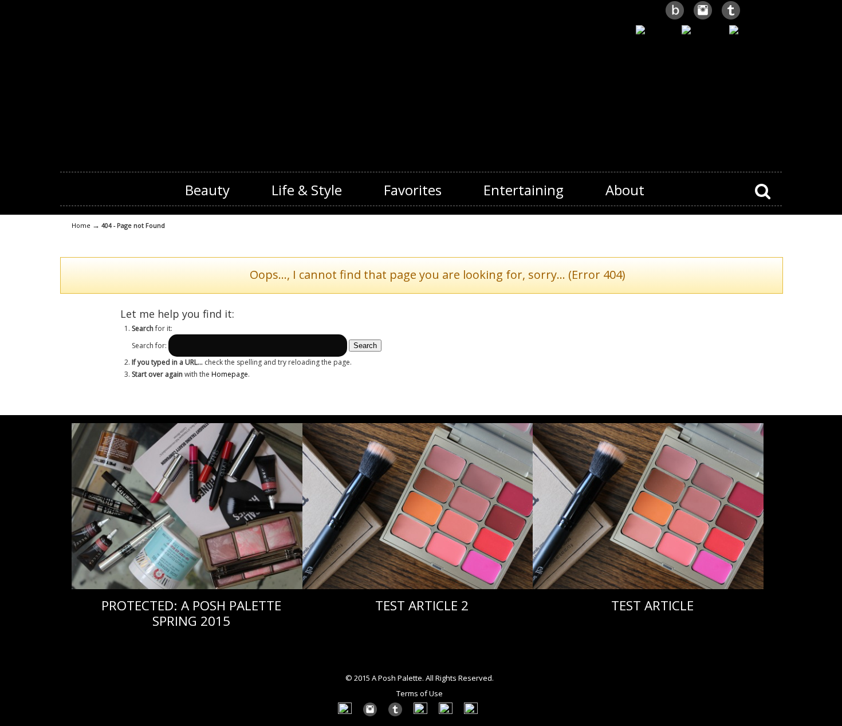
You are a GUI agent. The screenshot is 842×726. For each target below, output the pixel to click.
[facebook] (749, 30)
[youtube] (654, 30)
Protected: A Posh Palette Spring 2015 (191, 613)
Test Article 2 (422, 605)
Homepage (229, 374)
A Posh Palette (421, 80)
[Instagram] (703, 18)
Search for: (149, 345)
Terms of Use (419, 693)
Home (81, 225)
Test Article (652, 605)
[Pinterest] (700, 30)
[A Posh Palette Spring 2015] (187, 586)
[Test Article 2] (417, 586)
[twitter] (731, 18)
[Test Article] (648, 586)
